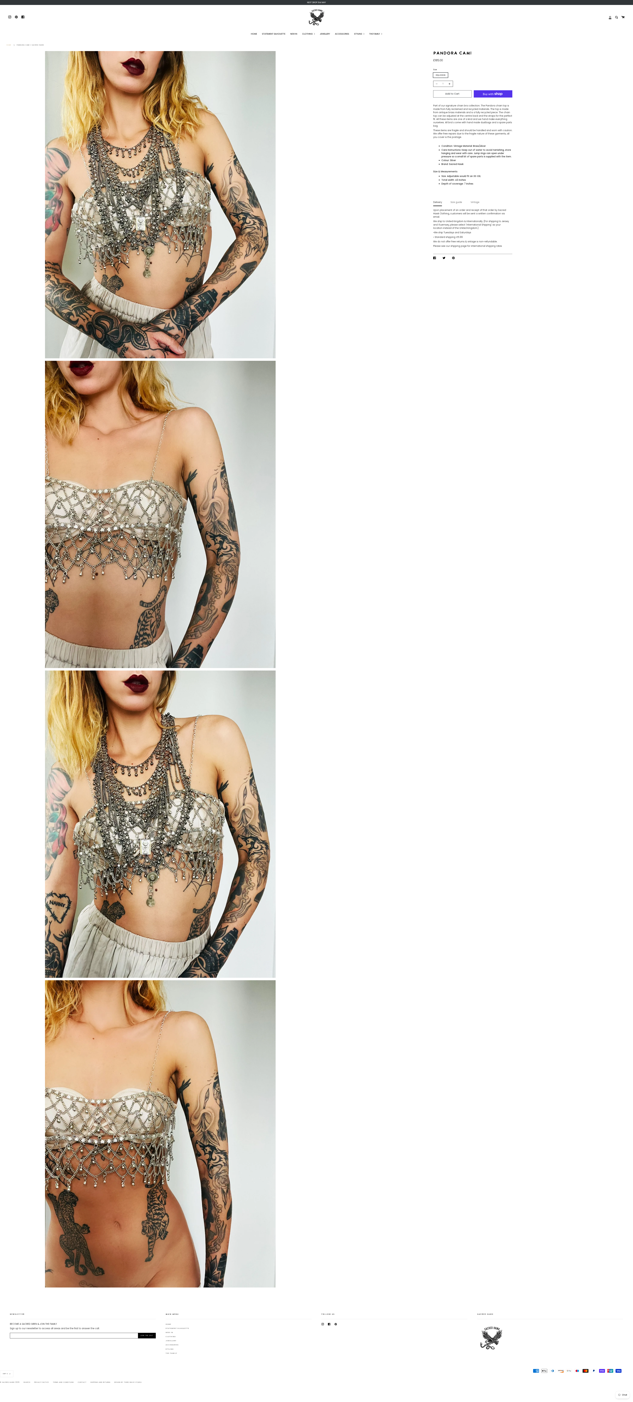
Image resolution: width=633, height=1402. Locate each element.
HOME (168, 1324)
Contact (82, 1382)
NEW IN (169, 1332)
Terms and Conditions (63, 1382)
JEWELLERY (171, 1341)
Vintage (475, 202)
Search (27, 1382)
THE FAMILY (171, 1353)
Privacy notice (41, 1382)
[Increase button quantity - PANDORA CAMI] (449, 84)
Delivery (437, 202)
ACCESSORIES (172, 1345)
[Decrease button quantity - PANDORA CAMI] (437, 84)
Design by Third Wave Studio (128, 1382)
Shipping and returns (100, 1382)
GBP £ (5, 1374)
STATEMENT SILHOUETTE (177, 1328)
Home (9, 45)
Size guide (456, 202)
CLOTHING (171, 1337)
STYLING (170, 1349)
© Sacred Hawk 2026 (10, 1382)
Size (435, 69)
